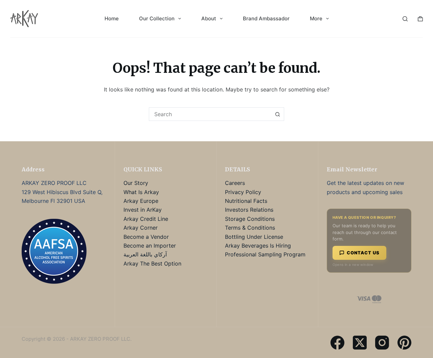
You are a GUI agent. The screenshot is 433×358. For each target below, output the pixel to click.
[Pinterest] (404, 343)
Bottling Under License (254, 236)
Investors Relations (249, 209)
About (208, 18)
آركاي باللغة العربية (145, 254)
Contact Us (363, 252)
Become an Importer (149, 245)
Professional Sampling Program (265, 254)
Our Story (135, 183)
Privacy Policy (243, 192)
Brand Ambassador (266, 18)
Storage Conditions (250, 218)
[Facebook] (337, 343)
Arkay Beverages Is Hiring (258, 245)
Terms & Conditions (250, 227)
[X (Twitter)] (360, 343)
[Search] (405, 18)
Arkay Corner (140, 227)
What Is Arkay (141, 192)
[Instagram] (382, 343)
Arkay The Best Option (152, 263)
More (316, 18)
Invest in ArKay (142, 209)
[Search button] (277, 114)
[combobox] (210, 114)
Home (112, 18)
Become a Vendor (146, 236)
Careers (235, 183)
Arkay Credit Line (145, 218)
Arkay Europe (140, 200)
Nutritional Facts (246, 200)
